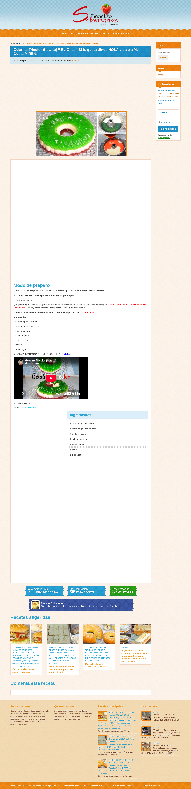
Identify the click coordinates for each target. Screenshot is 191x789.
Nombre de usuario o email (166, 101)
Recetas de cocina (100, 653)
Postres (94, 33)
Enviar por (125, 590)
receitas (30, 60)
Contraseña (162, 112)
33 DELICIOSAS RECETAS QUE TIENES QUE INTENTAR (24, 653)
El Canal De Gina (29, 407)
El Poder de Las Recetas (109, 24)
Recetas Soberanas (20, 666)
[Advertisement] (80, 87)
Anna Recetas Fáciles (31, 655)
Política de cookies (133, 786)
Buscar (163, 58)
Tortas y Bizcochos (79, 33)
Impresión (85, 590)
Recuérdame (165, 122)
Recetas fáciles (33, 664)
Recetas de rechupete (58, 655)
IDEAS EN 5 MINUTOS (21, 658)
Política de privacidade (150, 786)
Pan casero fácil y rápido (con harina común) (25, 661)
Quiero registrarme (164, 138)
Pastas (116, 33)
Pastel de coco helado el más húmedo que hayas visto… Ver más (61, 669)
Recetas (125, 33)
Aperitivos (105, 33)
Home (65, 33)
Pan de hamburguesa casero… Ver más (23, 670)
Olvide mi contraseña (165, 135)
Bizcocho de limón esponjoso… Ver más (96, 665)
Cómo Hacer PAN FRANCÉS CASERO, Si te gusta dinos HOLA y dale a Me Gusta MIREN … (160, 718)
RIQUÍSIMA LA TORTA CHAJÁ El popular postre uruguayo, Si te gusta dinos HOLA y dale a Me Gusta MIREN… (134, 656)
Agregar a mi (46, 590)
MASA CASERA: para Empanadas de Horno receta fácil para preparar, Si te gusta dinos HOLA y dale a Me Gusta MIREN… (159, 749)
